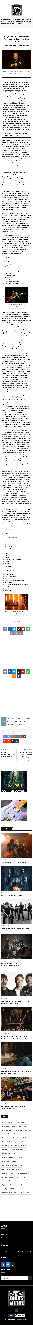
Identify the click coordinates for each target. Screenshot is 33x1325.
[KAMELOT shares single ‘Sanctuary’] (16, 878)
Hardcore (23, 1146)
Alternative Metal (11, 718)
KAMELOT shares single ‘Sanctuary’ (12, 896)
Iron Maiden (6, 1153)
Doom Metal (17, 1138)
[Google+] (13, 736)
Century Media (6, 1134)
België (14, 1126)
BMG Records (18, 1130)
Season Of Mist (7, 1181)
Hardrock (5, 1149)
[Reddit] (9, 741)
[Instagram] (19, 629)
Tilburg (4, 1189)
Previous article (7, 749)
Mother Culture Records (20, 721)
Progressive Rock (7, 1177)
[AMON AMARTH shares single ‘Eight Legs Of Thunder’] (16, 911)
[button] (9, 308)
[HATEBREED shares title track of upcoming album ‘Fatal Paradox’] (16, 1089)
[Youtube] (23, 629)
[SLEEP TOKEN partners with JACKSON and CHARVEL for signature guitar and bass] (16, 1019)
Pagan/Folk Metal (7, 1173)
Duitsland (26, 1138)
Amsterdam (20, 718)
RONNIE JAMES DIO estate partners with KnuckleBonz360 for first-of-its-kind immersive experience (16, 966)
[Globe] (5, 629)
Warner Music (10, 724)
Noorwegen (6, 1169)
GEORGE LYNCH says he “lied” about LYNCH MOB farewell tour (8, 754)
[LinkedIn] (17, 736)
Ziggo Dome (19, 724)
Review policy (5, 1234)
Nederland (18, 1165)
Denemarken (6, 1138)
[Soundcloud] (14, 676)
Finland (4, 1146)
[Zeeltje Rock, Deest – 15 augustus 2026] (16, 845)
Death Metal (17, 1134)
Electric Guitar (6, 1142)
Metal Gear (5, 1161)
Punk (17, 1177)
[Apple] (16, 633)
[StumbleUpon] (21, 736)
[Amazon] (21, 633)
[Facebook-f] (10, 629)
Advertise (4, 1237)
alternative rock (20, 1122)
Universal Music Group (9, 1193)
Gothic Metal (13, 1146)
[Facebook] (3, 1264)
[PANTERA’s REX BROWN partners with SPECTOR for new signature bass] (16, 1054)
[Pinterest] (5, 741)
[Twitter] (14, 629)
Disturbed (27, 718)
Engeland (17, 1142)
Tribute (11, 1189)
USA (29, 721)
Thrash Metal (20, 1185)
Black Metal (22, 1126)
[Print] (17, 741)
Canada (27, 1130)
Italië (13, 1153)
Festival (24, 1142)
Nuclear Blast (16, 1169)
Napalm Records (7, 1165)
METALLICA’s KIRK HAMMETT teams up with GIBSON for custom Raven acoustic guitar (25, 756)
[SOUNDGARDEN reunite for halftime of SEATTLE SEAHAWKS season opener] (16, 984)
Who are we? (5, 1232)
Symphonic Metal (7, 1185)
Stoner (17, 1181)
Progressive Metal (21, 1173)
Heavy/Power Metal (17, 1149)
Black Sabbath (6, 1130)
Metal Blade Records (8, 1157)
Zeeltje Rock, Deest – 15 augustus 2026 (13, 862)
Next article (27, 749)
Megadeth (9, 721)
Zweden (27, 1193)
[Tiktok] (12, 633)
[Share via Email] (13, 741)
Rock (23, 1177)
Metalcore (21, 1157)
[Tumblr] (19, 676)
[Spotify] (28, 629)
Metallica (15, 1161)
